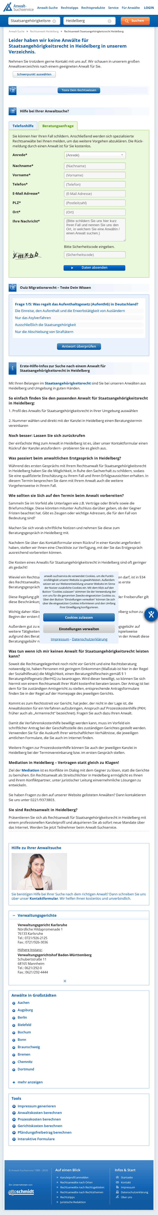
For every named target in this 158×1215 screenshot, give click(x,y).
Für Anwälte (131, 8)
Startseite (127, 1177)
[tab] (34, 74)
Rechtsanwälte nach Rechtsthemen (81, 1192)
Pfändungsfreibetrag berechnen (45, 1132)
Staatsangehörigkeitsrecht (68, 383)
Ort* (16, 212)
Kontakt (126, 1182)
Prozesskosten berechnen (39, 1119)
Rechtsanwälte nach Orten (76, 1182)
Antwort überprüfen (79, 346)
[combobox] (95, 155)
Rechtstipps (69, 8)
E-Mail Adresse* (26, 193)
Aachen (23, 1003)
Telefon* (20, 184)
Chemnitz (25, 1062)
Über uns (126, 1197)
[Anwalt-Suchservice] (26, 9)
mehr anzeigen (30, 1082)
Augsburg (25, 1010)
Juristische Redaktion (73, 1202)
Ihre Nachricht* (26, 221)
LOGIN (149, 8)
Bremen (24, 1054)
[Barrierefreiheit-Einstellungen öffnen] (151, 614)
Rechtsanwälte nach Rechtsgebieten (82, 1187)
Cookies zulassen (79, 617)
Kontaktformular (44, 898)
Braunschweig (29, 1047)
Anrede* (20, 154)
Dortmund (26, 1069)
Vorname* (21, 175)
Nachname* (23, 165)
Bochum (24, 1032)
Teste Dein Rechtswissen (79, 90)
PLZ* (17, 202)
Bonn (22, 1040)
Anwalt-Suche (47, 8)
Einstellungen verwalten (79, 629)
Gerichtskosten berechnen (40, 1125)
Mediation (30, 770)
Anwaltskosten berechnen (40, 1112)
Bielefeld (24, 1025)
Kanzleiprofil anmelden (74, 1177)
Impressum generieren (37, 1106)
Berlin (22, 1017)
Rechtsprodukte (93, 8)
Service (113, 8)
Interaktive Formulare (36, 1139)
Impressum (60, 639)
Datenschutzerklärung (89, 639)
